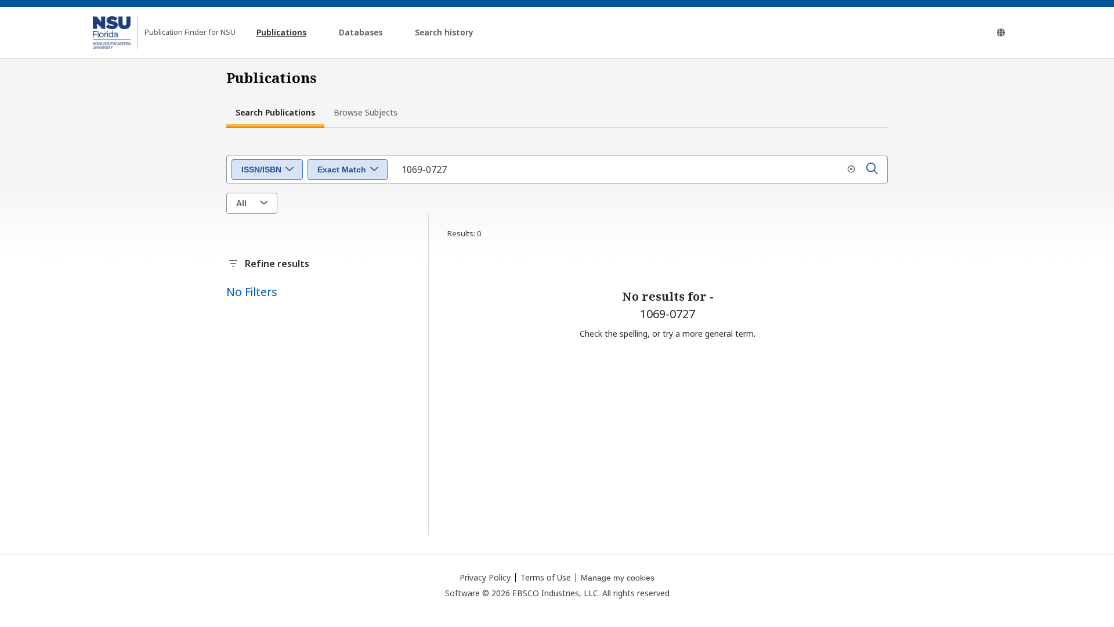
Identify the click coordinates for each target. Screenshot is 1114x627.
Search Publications (275, 112)
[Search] (872, 169)
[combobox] (267, 169)
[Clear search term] (851, 169)
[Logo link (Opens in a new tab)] (112, 32)
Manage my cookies (617, 577)
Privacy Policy (485, 577)
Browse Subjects (365, 112)
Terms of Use (545, 577)
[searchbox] (640, 169)
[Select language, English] (1001, 32)
